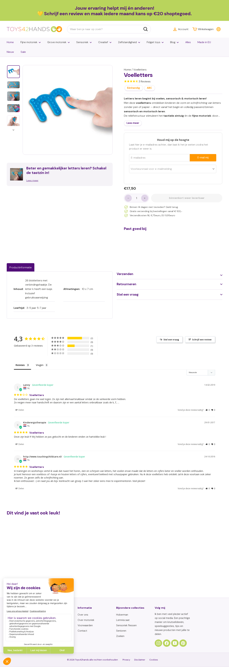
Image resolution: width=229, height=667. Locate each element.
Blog (172, 42)
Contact (82, 630)
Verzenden (125, 274)
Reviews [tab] (20, 365)
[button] (208, 410)
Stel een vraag (127, 294)
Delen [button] (21, 410)
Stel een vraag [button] (171, 339)
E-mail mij (203, 157)
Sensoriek (82, 42)
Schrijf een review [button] (202, 339)
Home (10, 42)
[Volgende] (13, 129)
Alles (188, 42)
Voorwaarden (85, 625)
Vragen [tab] (39, 365)
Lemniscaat (123, 620)
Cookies (153, 659)
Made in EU (204, 42)
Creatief (103, 42)
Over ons (83, 614)
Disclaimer (139, 659)
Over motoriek (86, 620)
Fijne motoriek (28, 42)
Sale (23, 52)
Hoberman (122, 614)
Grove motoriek (56, 42)
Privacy (126, 659)
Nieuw (10, 52)
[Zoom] (67, 110)
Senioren (121, 630)
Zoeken (120, 636)
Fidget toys (153, 42)
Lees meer (133, 123)
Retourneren (126, 284)
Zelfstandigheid (127, 42)
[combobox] (109, 29)
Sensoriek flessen (126, 625)
